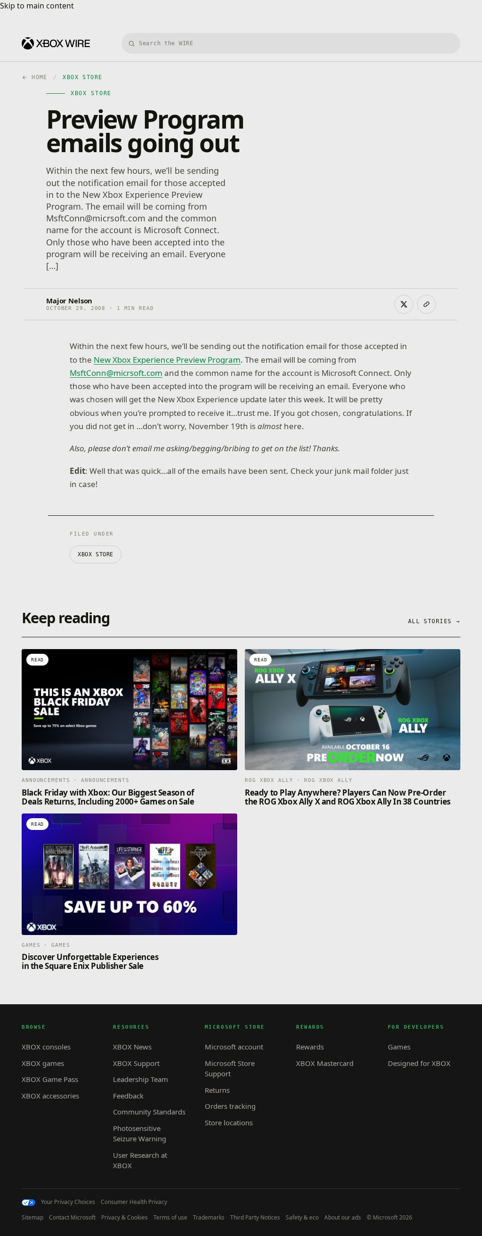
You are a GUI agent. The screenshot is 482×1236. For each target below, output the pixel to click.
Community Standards (149, 1111)
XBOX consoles (46, 1046)
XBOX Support (136, 1063)
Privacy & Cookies (124, 1217)
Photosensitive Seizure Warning (139, 1133)
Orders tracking (230, 1106)
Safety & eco (302, 1217)
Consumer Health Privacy (134, 1202)
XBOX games (43, 1063)
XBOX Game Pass (50, 1079)
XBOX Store (95, 554)
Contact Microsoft (72, 1217)
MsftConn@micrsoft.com (116, 372)
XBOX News (132, 1046)
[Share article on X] (403, 304)
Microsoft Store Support (230, 1068)
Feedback (128, 1095)
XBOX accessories (50, 1095)
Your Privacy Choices (68, 1202)
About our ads (342, 1217)
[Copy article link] (426, 304)
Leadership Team (140, 1079)
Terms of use (170, 1217)
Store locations (229, 1122)
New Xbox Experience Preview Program (167, 359)
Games (399, 1046)
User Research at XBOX (140, 1160)
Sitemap (32, 1217)
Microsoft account (234, 1046)
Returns (217, 1090)
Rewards (310, 1046)
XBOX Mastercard (324, 1063)
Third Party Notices (255, 1217)
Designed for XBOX (419, 1063)
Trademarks (209, 1217)
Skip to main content (37, 5)
